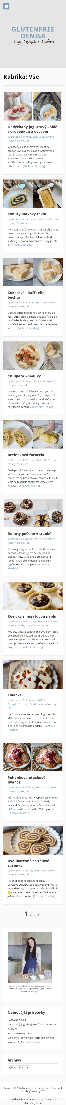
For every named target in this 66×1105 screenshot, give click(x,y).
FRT (43, 1091)
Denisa (14, 136)
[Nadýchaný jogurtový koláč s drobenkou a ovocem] (33, 106)
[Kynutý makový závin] (33, 194)
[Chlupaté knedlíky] (33, 355)
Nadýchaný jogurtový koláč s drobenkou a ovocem (32, 129)
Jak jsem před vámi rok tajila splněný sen (31, 1037)
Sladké (20, 140)
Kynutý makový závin (27, 214)
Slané (20, 385)
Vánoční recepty (34, 625)
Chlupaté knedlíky (24, 376)
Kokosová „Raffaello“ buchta (24, 1042)
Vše (27, 140)
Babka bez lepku (17, 1019)
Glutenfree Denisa (33, 32)
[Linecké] (33, 674)
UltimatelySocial (33, 1103)
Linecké (15, 695)
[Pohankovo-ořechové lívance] (33, 757)
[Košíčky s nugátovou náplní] (33, 596)
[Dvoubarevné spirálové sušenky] (33, 840)
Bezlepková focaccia (26, 455)
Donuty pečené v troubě (29, 534)
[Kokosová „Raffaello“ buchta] (33, 272)
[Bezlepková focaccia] (33, 434)
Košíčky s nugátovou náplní (33, 616)
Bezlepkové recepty (18, 704)
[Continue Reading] (34, 166)
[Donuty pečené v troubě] (33, 513)
